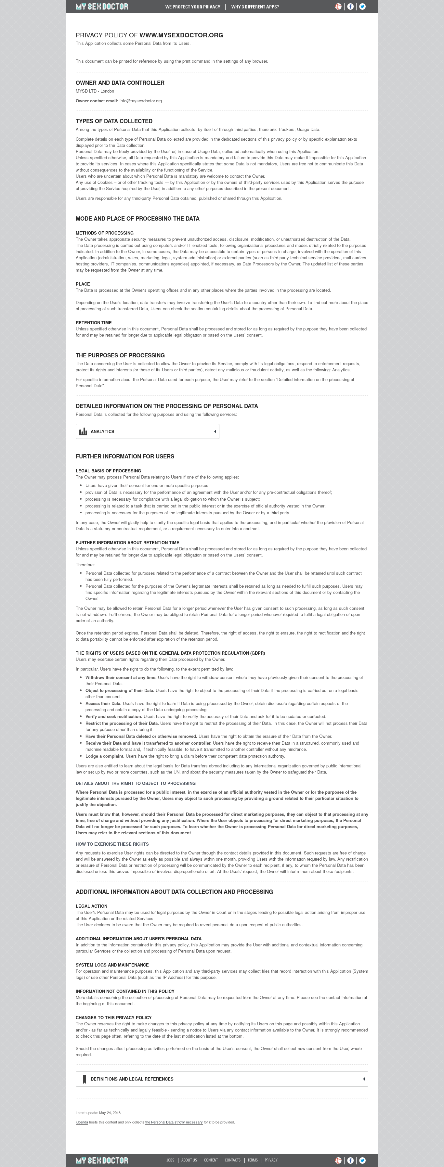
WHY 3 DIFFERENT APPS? (255, 7)
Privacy (271, 1160)
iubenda (82, 1121)
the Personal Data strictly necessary (174, 1121)
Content (211, 1160)
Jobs (170, 1160)
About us (189, 1160)
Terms (253, 1160)
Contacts (233, 1160)
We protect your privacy (192, 7)
